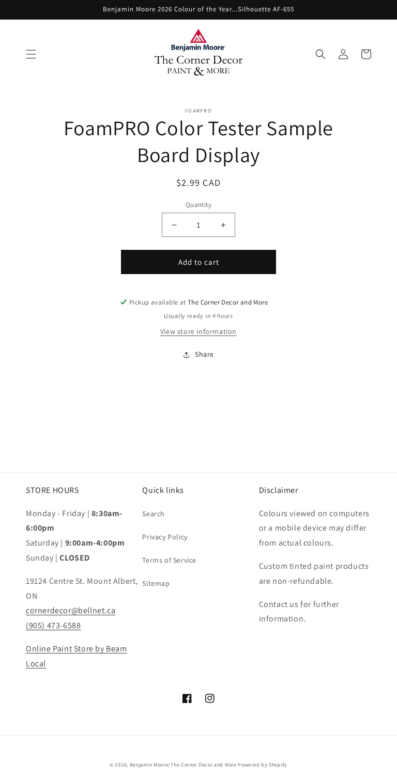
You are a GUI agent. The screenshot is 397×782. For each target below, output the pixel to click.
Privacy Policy (164, 536)
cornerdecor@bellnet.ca (70, 610)
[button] (31, 54)
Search (153, 513)
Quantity (198, 204)
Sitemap (156, 583)
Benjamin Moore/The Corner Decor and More (183, 764)
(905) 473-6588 (53, 625)
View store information (198, 331)
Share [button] (204, 354)
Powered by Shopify (262, 764)
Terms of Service (169, 560)
